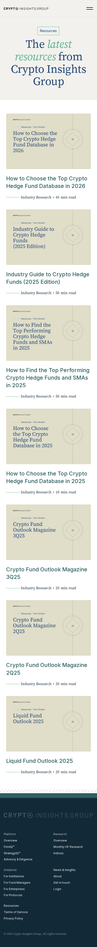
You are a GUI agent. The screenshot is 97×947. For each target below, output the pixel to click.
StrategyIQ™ (12, 853)
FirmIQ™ (9, 847)
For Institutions (14, 876)
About (57, 876)
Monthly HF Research (68, 847)
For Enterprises (14, 889)
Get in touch (61, 882)
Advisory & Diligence (18, 859)
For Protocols (13, 895)
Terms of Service (16, 912)
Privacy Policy (13, 918)
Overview (10, 840)
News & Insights (64, 870)
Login (57, 889)
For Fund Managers (17, 882)
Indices (58, 853)
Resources (11, 905)
